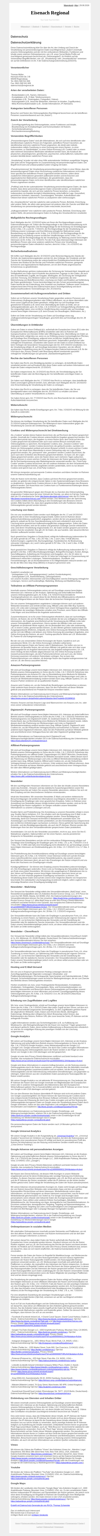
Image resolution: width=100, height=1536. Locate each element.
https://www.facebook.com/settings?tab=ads (29, 1321)
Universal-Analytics (65, 1136)
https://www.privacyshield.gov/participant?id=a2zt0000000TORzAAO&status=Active (47, 1354)
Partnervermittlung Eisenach (32, 1523)
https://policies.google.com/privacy (53, 1332)
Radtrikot (45, 27)
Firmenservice (71, 1523)
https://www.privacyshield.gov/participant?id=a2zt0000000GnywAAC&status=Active (35, 1324)
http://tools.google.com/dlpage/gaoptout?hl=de (57, 1107)
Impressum (59, 1527)
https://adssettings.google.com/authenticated (30, 1334)
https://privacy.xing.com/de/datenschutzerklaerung (59, 1380)
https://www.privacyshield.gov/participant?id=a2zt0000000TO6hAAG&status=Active (34, 906)
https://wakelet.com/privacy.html (52, 1387)
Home (17, 1523)
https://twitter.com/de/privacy (43, 1350)
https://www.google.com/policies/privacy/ (28, 1476)
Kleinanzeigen (59, 1523)
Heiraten (68, 27)
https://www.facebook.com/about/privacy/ (55, 1319)
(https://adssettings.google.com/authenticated (30, 1120)
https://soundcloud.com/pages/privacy (54, 1393)
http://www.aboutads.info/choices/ (54, 496)
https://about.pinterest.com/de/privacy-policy (57, 1361)
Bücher (76, 27)
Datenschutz (48, 1527)
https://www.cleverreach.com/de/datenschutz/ (30, 943)
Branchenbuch (56, 27)
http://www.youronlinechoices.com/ (26, 499)
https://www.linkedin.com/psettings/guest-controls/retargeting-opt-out (40, 1369)
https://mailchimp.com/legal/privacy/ (68, 898)
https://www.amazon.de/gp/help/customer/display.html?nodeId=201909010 (43, 698)
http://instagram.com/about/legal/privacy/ (55, 1343)
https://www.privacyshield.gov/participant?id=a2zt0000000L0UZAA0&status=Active (32, 1373)
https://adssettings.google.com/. (69, 1463)
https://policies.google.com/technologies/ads (30, 1115)
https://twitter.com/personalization (25, 1352)
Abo (76, 5)
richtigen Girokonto (40, 1515)
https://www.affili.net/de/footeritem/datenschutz (30, 776)
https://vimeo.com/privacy (41, 1454)
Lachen (39, 1527)
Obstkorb (35, 27)
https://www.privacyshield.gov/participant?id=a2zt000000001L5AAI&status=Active (46, 1061)
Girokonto (48, 1523)
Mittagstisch (25, 27)
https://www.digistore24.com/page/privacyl (29, 741)
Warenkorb (68, 5)
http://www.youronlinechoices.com (67, 1321)
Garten (81, 1523)
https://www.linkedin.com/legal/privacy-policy (49, 1367)
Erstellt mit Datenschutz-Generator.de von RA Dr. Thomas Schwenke (40, 1505)
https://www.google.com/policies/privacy (28, 1458)
